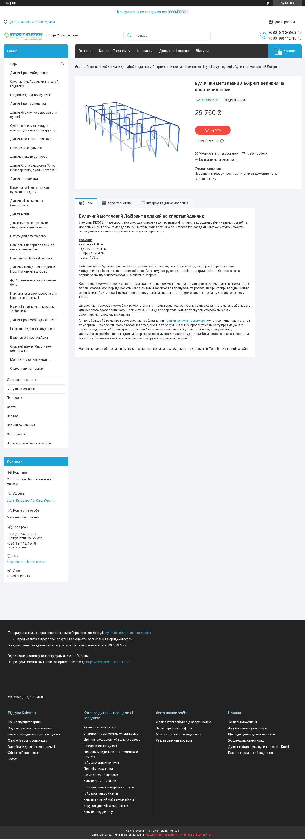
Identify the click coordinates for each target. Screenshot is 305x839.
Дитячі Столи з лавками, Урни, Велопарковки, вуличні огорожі (33, 168)
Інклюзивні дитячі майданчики (32, 329)
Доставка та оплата (22, 380)
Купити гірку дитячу (98, 812)
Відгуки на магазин (21, 389)
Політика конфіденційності (196, 834)
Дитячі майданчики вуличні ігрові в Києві (258, 747)
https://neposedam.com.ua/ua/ (108, 662)
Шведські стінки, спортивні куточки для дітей (30, 190)
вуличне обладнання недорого (128, 633)
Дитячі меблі (19, 214)
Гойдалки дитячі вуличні (101, 762)
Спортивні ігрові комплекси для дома (111, 733)
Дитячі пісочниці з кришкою (30, 139)
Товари (12, 64)
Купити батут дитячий (100, 781)
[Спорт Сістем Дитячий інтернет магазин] (24, 35)
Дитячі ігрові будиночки (28, 103)
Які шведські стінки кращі (246, 740)
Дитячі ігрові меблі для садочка (33, 320)
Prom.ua (174, 830)
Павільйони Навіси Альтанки (31, 258)
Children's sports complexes (27, 740)
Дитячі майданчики (98, 768)
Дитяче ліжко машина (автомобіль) (26, 203)
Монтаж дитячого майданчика (178, 734)
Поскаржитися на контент (160, 834)
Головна (85, 51)
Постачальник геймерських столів (109, 787)
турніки (170, 320)
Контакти (144, 51)
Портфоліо (14, 398)
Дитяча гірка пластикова (28, 156)
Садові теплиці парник (26, 368)
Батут (12, 759)
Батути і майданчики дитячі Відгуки (34, 734)
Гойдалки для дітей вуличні (30, 95)
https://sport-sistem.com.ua (26, 562)
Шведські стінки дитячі (100, 746)
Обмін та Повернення (24, 753)
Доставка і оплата (174, 51)
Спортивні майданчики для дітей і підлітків (117, 67)
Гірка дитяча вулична (26, 148)
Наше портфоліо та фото (174, 728)
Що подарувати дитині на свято (251, 734)
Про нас (12, 416)
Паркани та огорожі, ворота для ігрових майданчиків (33, 296)
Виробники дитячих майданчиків (32, 747)
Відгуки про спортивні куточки (30, 728)
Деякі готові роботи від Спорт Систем (183, 722)
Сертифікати (16, 434)
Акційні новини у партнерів (248, 728)
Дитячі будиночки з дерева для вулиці (33, 115)
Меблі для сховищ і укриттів (30, 359)
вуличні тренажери (191, 320)
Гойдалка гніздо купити (101, 793)
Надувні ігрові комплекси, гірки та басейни (33, 309)
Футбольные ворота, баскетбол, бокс (33, 283)
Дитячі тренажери (24, 178)
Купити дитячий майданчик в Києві (109, 799)
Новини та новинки (21, 425)
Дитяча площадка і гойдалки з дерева (112, 739)
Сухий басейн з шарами (101, 775)
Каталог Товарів (112, 51)
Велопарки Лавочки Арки (29, 337)
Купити (216, 130)
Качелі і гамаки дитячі (100, 727)
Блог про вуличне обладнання (250, 753)
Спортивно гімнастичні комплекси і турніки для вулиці (192, 67)
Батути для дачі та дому (28, 236)
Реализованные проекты (174, 740)
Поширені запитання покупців (29, 443)
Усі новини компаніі (242, 722)
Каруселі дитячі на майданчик (106, 806)
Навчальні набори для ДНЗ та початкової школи (32, 247)
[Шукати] (129, 35)
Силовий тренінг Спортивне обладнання (30, 349)
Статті (11, 407)
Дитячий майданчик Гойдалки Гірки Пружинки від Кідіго (32, 269)
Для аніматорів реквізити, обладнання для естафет (29, 225)
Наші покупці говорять (24, 722)
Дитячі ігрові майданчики (29, 73)
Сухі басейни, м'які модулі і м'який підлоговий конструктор (33, 128)
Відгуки (202, 51)
